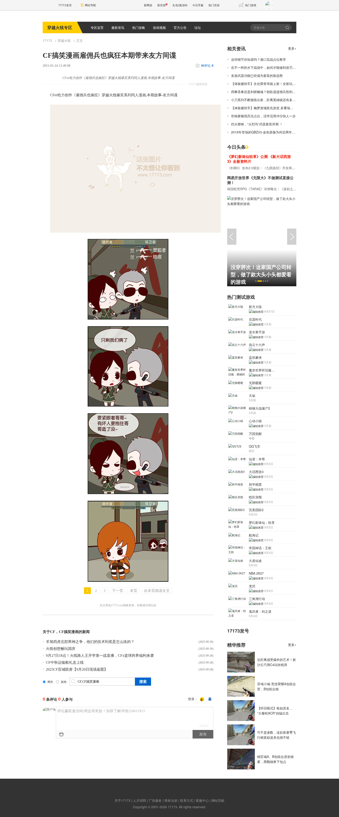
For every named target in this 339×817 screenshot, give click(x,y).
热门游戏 (250, 5)
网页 (50, 682)
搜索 (288, 27)
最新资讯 (117, 27)
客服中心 (202, 800)
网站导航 (90, 5)
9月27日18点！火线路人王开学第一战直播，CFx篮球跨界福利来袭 (100, 655)
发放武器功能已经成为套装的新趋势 (257, 75)
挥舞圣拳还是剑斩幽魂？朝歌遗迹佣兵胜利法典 (265, 91)
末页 (133, 591)
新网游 (148, 5)
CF (52, 632)
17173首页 (65, 5)
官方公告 (180, 27)
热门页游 (214, 5)
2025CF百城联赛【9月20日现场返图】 (77, 669)
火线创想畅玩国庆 (60, 649)
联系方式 (186, 800)
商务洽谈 (170, 800)
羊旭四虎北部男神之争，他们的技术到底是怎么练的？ (90, 642)
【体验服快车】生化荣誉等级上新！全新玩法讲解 (266, 83)
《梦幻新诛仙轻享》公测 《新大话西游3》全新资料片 (259, 159)
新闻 (63, 682)
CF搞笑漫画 (69, 632)
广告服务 (155, 800)
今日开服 (197, 5)
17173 (47, 40)
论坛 (197, 27)
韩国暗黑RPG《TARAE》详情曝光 (252, 189)
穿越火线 (64, 40)
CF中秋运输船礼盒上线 (65, 662)
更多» (292, 48)
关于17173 (122, 800)
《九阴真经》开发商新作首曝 (284, 168)
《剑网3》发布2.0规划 (243, 168)
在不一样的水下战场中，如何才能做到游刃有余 (265, 67)
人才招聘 (139, 800)
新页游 (161, 5)
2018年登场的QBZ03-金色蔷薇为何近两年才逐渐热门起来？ (274, 132)
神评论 (207, 65)
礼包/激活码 (179, 5)
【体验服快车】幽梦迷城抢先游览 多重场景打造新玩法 (270, 108)
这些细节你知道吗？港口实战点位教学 (258, 59)
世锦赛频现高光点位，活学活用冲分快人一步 (263, 116)
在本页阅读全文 (157, 591)
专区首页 (97, 27)
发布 (203, 734)
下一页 (117, 591)
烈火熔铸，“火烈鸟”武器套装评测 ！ (257, 124)
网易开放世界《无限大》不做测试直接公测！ (260, 180)
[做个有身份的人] (202, 699)
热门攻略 (138, 27)
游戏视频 (159, 27)
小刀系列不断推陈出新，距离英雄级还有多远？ (265, 99)
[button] (255, 281)
